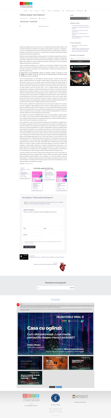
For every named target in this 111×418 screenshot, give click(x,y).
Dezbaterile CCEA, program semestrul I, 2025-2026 (61, 185)
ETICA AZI (40, 178)
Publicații (37, 10)
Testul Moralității (79, 10)
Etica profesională (33, 21)
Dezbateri (49, 10)
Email (45, 228)
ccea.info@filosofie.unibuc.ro (31, 405)
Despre (25, 10)
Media (63, 10)
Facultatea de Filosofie (55, 404)
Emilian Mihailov (24, 18)
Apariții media (43, 18)
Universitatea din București (80, 402)
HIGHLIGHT (59, 180)
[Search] (88, 18)
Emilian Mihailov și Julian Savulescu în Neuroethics (79, 46)
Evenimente (23, 169)
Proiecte (43, 10)
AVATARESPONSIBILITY (56, 10)
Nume (24, 228)
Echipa (31, 10)
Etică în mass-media (24, 21)
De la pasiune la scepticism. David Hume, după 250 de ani (49, 174)
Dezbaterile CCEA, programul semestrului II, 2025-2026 (37, 185)
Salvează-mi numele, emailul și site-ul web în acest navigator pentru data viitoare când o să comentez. (43, 242)
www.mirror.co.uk (29, 163)
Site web (25, 234)
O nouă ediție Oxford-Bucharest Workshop (25, 173)
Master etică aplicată (70, 10)
